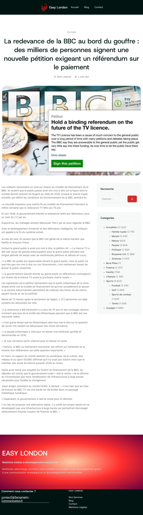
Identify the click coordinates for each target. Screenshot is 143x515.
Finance (110, 267)
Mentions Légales (78, 507)
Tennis (115, 303)
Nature (115, 240)
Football (116, 285)
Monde (115, 236)
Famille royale (119, 231)
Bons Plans (112, 263)
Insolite (110, 272)
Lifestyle (110, 276)
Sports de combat (121, 294)
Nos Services (76, 497)
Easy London (58, 7)
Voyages (110, 308)
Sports (109, 281)
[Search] (132, 199)
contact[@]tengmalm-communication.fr (15, 499)
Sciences (116, 258)
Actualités (111, 227)
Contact (73, 504)
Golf (114, 290)
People (115, 245)
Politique (71, 32)
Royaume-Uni (119, 254)
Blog (71, 500)
